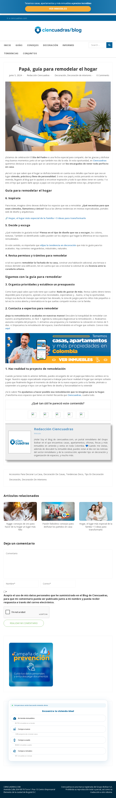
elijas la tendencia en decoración (58, 245)
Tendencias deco (74, 474)
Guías (19, 45)
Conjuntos (30, 53)
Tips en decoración (94, 474)
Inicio (7, 45)
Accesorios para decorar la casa (25, 474)
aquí (7, 328)
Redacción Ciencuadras (38, 75)
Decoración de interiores (79, 75)
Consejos (33, 45)
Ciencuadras (99, 160)
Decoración (50, 45)
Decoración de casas (54, 474)
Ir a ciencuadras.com (16, 18)
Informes (68, 45)
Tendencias (11, 53)
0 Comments (103, 75)
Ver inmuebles (58, 8)
